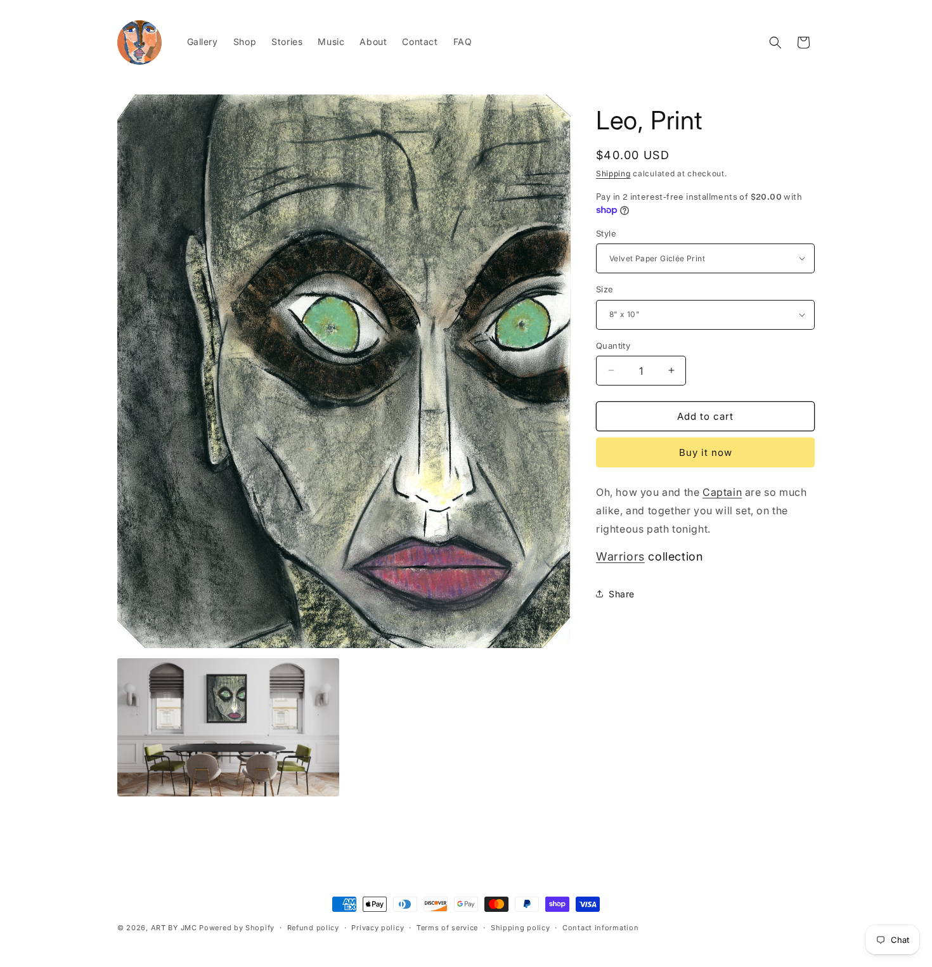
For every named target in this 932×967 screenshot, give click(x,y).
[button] (775, 42)
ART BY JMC (174, 927)
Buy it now (705, 452)
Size (605, 289)
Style (606, 233)
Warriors (620, 556)
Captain (722, 492)
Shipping (613, 173)
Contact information (600, 927)
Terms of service (447, 927)
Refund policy (313, 927)
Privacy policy (377, 927)
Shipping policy (520, 927)
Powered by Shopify (237, 927)
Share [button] (622, 593)
